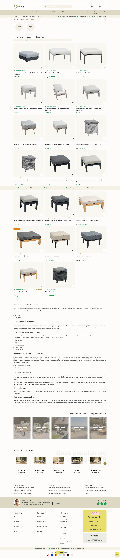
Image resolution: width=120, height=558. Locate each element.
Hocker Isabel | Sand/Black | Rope (54, 256)
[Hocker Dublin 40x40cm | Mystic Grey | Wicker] (91, 128)
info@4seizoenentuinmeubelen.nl (95, 540)
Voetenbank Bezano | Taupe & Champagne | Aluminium (88, 109)
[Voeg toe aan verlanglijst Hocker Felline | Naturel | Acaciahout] (41, 286)
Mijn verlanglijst (64, 521)
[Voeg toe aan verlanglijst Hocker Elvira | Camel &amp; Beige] (73, 67)
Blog (105, 11)
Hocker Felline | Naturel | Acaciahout (24, 292)
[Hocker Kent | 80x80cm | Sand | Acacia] (91, 204)
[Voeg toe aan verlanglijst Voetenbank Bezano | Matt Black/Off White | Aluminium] (104, 174)
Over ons (62, 531)
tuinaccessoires (30, 402)
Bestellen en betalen (41, 521)
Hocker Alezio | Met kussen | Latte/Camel (25, 144)
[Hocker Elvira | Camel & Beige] (60, 56)
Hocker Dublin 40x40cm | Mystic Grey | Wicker (89, 144)
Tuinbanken (55, 11)
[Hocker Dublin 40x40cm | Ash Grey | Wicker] (29, 163)
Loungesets (16, 11)
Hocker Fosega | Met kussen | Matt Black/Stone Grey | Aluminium (29, 73)
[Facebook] (98, 503)
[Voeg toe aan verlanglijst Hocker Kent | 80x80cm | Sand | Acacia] (104, 214)
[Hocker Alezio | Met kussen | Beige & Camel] (60, 128)
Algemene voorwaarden (42, 529)
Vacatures (62, 538)
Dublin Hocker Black (50, 292)
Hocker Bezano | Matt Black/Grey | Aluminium (58, 220)
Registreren (63, 516)
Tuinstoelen (35, 11)
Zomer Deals (95, 12)
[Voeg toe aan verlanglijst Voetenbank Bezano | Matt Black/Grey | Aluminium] (73, 174)
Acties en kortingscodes (65, 541)
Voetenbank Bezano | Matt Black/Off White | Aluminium (89, 181)
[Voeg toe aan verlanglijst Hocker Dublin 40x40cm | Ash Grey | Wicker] (41, 174)
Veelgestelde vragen (41, 519)
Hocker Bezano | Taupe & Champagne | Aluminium (28, 108)
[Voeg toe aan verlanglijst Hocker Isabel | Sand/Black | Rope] (73, 250)
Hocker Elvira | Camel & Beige (53, 73)
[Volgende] (105, 413)
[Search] (70, 6)
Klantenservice (103, 2)
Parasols (75, 11)
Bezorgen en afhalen (42, 524)
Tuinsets (26, 11)
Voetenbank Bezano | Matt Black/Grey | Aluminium (59, 180)
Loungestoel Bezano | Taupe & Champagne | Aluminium (57, 109)
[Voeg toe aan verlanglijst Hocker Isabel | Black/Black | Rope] (104, 250)
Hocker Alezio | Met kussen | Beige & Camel (57, 144)
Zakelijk (22, 2)
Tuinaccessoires (85, 11)
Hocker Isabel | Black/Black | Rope (86, 256)
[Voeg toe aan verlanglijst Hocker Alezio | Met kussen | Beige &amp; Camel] (73, 138)
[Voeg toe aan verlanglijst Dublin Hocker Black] (73, 286)
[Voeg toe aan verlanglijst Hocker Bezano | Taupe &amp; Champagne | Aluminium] (41, 103)
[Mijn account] (95, 6)
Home (15, 19)
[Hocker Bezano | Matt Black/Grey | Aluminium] (60, 204)
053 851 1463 (95, 539)
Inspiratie (90, 2)
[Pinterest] (105, 503)
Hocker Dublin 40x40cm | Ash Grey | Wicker (26, 180)
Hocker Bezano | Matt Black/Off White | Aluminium (28, 220)
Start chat (58, 503)
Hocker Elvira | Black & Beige (84, 73)
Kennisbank (96, 2)
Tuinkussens (65, 11)
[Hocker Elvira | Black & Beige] (91, 56)
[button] (17, 40)
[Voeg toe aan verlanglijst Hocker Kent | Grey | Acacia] (41, 250)
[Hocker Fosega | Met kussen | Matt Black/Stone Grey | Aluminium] (29, 56)
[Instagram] (101, 503)
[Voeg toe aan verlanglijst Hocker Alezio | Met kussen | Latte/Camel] (41, 138)
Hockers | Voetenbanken (30, 19)
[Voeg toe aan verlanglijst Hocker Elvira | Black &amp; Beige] (104, 67)
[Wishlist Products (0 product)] (92, 6)
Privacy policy (40, 531)
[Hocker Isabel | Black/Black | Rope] (91, 239)
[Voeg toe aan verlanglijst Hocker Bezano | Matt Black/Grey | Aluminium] (73, 214)
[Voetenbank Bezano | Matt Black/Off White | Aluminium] (91, 163)
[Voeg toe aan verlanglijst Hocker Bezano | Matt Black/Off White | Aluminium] (41, 214)
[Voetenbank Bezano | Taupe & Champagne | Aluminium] (91, 92)
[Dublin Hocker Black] (60, 275)
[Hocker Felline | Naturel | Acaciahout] (29, 275)
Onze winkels (16, 2)
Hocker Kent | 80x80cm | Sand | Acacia (87, 220)
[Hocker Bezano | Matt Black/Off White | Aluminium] (29, 204)
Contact (62, 536)
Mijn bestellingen (64, 519)
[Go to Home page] (19, 7)
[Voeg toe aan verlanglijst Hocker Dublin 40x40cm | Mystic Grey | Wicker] (104, 138)
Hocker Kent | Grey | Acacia (21, 256)
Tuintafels (45, 11)
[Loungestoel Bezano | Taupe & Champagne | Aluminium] (60, 92)
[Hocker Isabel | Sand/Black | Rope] (60, 239)
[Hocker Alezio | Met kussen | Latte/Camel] (29, 128)
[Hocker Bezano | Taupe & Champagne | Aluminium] (29, 92)
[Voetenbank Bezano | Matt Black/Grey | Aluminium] (60, 163)
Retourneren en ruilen (42, 526)
